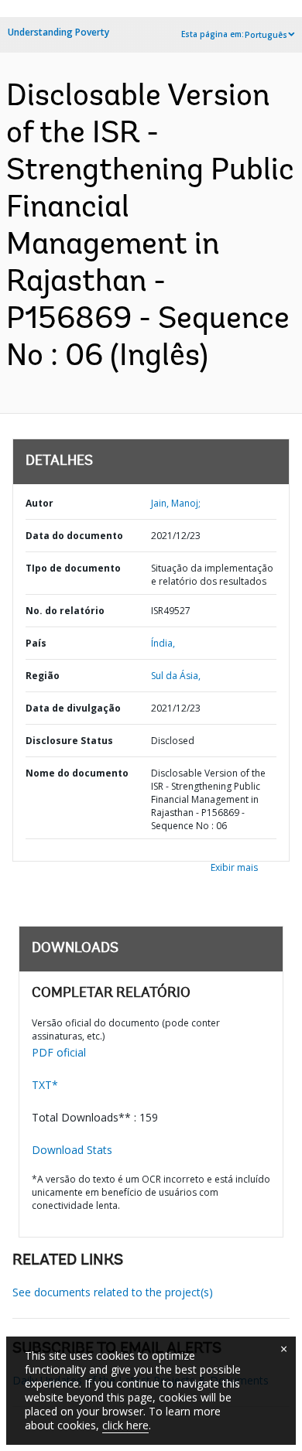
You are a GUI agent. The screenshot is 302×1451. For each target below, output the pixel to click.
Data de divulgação (73, 708)
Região (43, 675)
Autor (39, 503)
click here (125, 1425)
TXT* (45, 1084)
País (36, 643)
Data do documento (74, 535)
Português (266, 34)
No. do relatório (65, 610)
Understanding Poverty (58, 32)
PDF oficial (59, 1052)
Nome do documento (77, 773)
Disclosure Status (69, 740)
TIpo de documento (73, 568)
